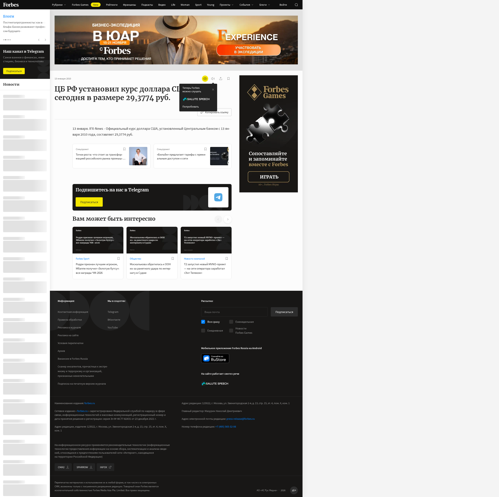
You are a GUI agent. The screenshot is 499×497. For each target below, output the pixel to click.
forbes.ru (89, 403)
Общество (135, 258)
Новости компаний (194, 258)
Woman (185, 4)
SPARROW (82, 467)
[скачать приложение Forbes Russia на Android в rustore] (215, 358)
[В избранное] (124, 149)
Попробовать (190, 106)
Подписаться (89, 202)
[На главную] (11, 5)
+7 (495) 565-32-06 (225, 426)
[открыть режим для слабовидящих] (205, 79)
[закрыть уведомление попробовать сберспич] (213, 89)
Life (173, 4)
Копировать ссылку (216, 112)
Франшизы (129, 4)
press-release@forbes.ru (240, 419)
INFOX (103, 467)
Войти (283, 4)
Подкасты (147, 4)
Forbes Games (85, 4)
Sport (198, 4)
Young (210, 4)
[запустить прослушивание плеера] (213, 79)
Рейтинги (112, 4)
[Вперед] (238, 157)
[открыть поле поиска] (296, 5)
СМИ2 (61, 467)
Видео (162, 4)
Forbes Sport (82, 258)
